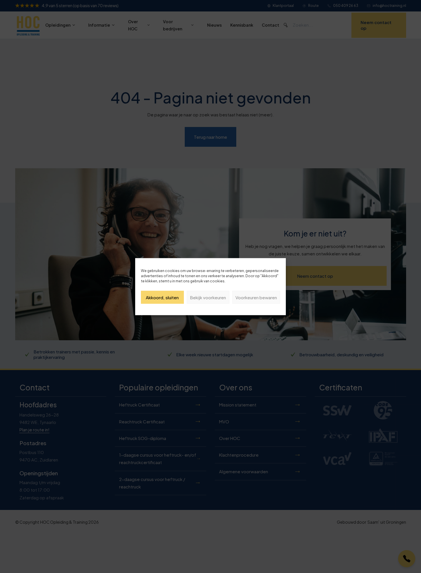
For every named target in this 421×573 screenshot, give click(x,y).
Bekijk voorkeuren (208, 297)
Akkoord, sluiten (162, 297)
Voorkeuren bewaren (256, 297)
